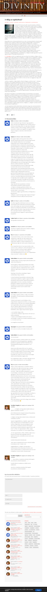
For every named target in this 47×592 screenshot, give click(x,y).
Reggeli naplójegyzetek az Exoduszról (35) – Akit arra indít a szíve (16, 545)
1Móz (26, 522)
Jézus (32, 537)
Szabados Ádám (37, 544)
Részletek (7, 590)
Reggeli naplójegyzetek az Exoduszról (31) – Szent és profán (16, 568)
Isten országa (27, 537)
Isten (34, 535)
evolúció (37, 528)
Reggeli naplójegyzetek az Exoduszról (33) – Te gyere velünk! (16, 557)
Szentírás (31, 545)
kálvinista (30, 540)
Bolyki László (27, 524)
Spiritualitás (22, 22)
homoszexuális (35, 533)
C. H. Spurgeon (8, 56)
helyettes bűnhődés (28, 531)
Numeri (26, 544)
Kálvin (26, 540)
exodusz (26, 529)
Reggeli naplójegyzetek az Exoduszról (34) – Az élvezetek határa (16, 551)
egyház (26, 526)
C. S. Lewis (35, 524)
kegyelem (36, 537)
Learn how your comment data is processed (31, 512)
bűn (31, 524)
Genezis (37, 529)
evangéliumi (32, 528)
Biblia (35, 522)
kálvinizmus (35, 540)
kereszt (26, 538)
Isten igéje (38, 535)
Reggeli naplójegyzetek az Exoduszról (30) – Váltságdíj (16, 573)
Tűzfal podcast (35, 547)
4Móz (32, 522)
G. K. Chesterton (32, 529)
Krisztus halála (37, 538)
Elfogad (38, 590)
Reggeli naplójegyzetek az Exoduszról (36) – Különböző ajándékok (16, 540)
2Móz (29, 522)
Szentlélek (27, 545)
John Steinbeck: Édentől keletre (16, 523)
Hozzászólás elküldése (34, 507)
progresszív (31, 544)
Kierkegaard (31, 538)
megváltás (35, 542)
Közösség (16, 22)
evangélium (27, 528)
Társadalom (27, 22)
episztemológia (37, 526)
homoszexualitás (28, 533)
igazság (26, 535)
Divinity (12, 22)
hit (33, 531)
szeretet (36, 545)
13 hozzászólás (34, 22)
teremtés (26, 547)
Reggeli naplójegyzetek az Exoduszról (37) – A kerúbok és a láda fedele (16, 528)
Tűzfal (31, 547)
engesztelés (31, 526)
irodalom (30, 535)
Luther (30, 542)
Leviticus (26, 542)
